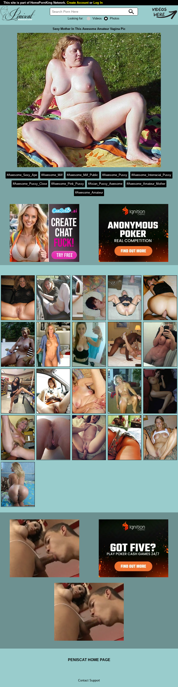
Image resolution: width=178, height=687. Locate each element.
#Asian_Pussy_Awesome (105, 183)
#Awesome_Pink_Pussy (67, 183)
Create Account (78, 2)
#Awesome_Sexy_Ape (22, 175)
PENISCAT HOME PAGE (89, 660)
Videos (97, 18)
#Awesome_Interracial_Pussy (151, 175)
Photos (114, 18)
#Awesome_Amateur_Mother (146, 183)
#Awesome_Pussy (114, 175)
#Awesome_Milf (52, 175)
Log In (98, 2)
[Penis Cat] (18, 20)
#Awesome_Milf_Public (82, 175)
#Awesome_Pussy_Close (30, 183)
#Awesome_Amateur (89, 192)
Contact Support (89, 680)
